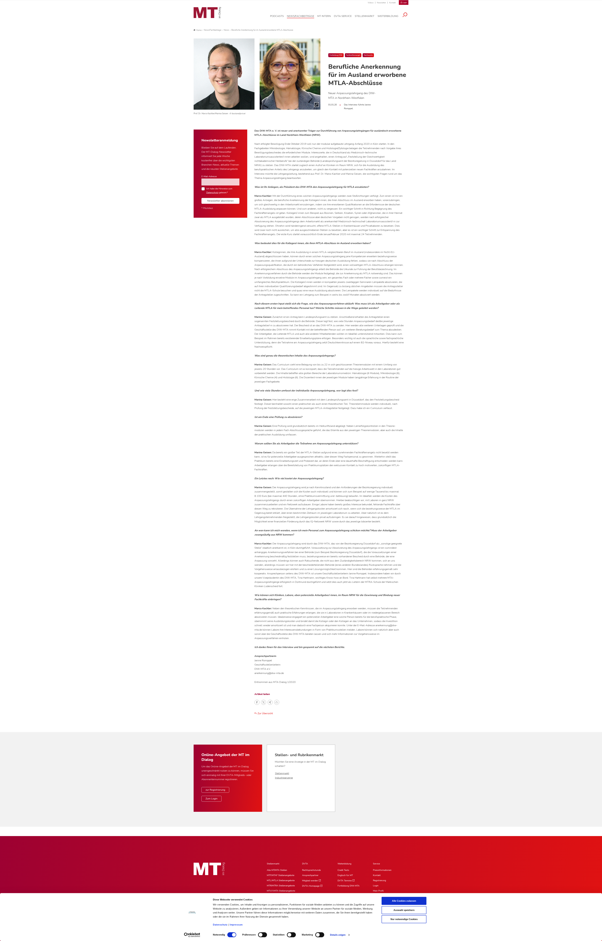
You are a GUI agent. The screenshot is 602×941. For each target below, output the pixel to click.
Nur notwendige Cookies (404, 919)
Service (376, 863)
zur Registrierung (215, 790)
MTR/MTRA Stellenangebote (281, 885)
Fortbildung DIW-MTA (348, 885)
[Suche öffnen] (404, 15)
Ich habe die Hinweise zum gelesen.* (219, 190)
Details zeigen (338, 934)
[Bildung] (257, 74)
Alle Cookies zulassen (404, 900)
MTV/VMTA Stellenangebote (281, 890)
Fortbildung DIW (336, 55)
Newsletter (381, 3)
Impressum (236, 924)
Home (199, 30)
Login (375, 885)
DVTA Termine (345, 880)
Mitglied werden (310, 880)
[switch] (259, 934)
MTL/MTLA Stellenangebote (281, 880)
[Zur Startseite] (207, 12)
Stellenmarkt (282, 773)
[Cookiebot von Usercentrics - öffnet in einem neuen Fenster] (192, 935)
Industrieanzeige (284, 778)
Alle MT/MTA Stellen (277, 870)
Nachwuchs (368, 55)
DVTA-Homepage (310, 885)
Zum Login (211, 798)
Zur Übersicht (265, 713)
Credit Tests (343, 870)
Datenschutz (220, 924)
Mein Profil (378, 890)
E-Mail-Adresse (209, 176)
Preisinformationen (382, 870)
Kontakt (392, 3)
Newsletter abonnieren (220, 201)
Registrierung (379, 880)
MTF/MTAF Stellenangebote (280, 875)
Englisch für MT (345, 875)
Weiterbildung (344, 863)
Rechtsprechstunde (311, 870)
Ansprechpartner (310, 875)
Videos (371, 3)
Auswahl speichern (404, 910)
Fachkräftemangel (353, 55)
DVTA (305, 863)
